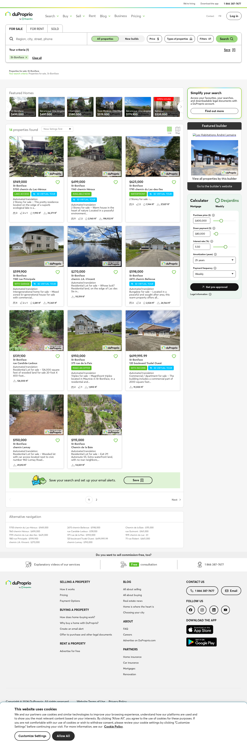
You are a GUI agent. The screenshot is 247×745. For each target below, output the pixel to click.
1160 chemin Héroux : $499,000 (24, 531)
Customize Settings (32, 736)
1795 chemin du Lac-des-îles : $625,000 (28, 535)
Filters (203, 38)
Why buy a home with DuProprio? (79, 623)
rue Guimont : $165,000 (136, 531)
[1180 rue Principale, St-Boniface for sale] (36, 246)
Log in (234, 16)
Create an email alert (72, 628)
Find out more (214, 111)
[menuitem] (90, 592)
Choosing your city (133, 612)
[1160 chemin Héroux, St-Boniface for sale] (95, 156)
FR (220, 16)
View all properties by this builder (214, 178)
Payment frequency (202, 268)
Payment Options (70, 600)
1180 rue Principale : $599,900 (23, 538)
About (128, 621)
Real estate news (132, 600)
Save (136, 480)
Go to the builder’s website (214, 186)
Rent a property (73, 643)
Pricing (64, 595)
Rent (92, 16)
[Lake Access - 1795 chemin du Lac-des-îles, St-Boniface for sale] (153, 156)
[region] (123, 723)
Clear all (37, 57)
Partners (130, 649)
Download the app (209, 3)
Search (224, 39)
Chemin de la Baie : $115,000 (139, 527)
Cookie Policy (113, 726)
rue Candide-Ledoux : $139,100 (82, 531)
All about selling (132, 589)
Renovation (129, 674)
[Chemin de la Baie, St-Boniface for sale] (95, 415)
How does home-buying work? (77, 617)
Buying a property (74, 610)
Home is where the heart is (138, 606)
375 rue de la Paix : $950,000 (81, 535)
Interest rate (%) (201, 241)
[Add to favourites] (57, 182)
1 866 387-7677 (232, 3)
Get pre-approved (216, 287)
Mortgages (129, 668)
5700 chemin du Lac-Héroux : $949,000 (28, 527)
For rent (37, 29)
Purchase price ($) (202, 215)
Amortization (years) (203, 254)
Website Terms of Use (91, 701)
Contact (210, 16)
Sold (55, 29)
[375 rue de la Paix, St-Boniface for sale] (95, 330)
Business (120, 16)
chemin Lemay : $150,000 (79, 542)
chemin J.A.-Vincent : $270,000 (24, 542)
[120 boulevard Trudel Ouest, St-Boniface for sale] (153, 330)
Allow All (63, 736)
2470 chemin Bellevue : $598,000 (83, 527)
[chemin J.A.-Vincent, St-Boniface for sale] (95, 246)
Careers (127, 634)
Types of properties (177, 38)
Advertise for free (70, 651)
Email (233, 591)
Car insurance (131, 662)
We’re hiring (189, 3)
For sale (16, 29)
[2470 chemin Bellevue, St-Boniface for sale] (153, 246)
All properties (105, 38)
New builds (132, 38)
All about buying (132, 595)
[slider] (221, 220)
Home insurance (132, 657)
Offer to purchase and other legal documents (86, 634)
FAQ (125, 628)
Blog (127, 582)
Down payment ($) (202, 228)
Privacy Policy (118, 701)
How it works (67, 589)
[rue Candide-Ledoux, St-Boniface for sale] (36, 330)
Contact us (195, 582)
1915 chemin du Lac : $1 (136, 535)
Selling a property (75, 582)
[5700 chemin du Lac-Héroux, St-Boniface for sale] (36, 156)
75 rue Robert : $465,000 (137, 538)
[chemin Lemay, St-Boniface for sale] (36, 415)
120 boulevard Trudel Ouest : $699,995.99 (87, 538)
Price (152, 38)
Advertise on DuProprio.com (139, 640)
